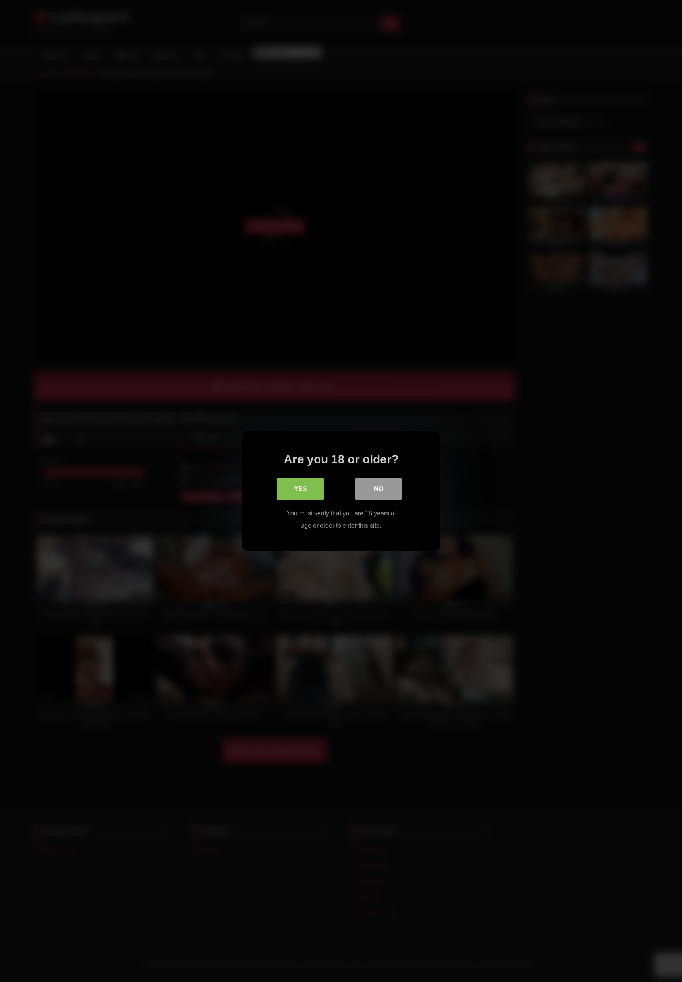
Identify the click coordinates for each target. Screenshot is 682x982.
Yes (300, 488)
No (378, 488)
